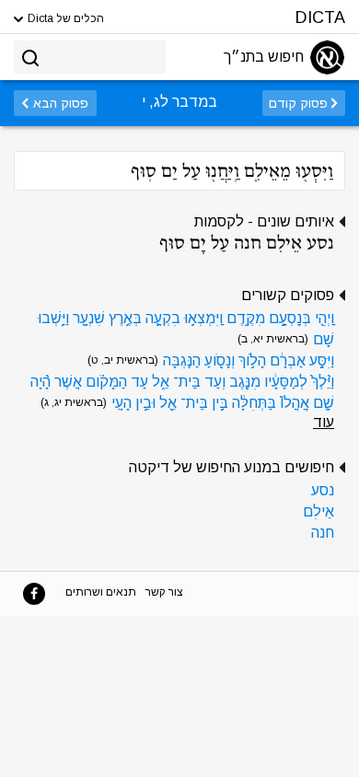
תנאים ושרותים (100, 592)
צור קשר (164, 592)
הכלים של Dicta (64, 18)
